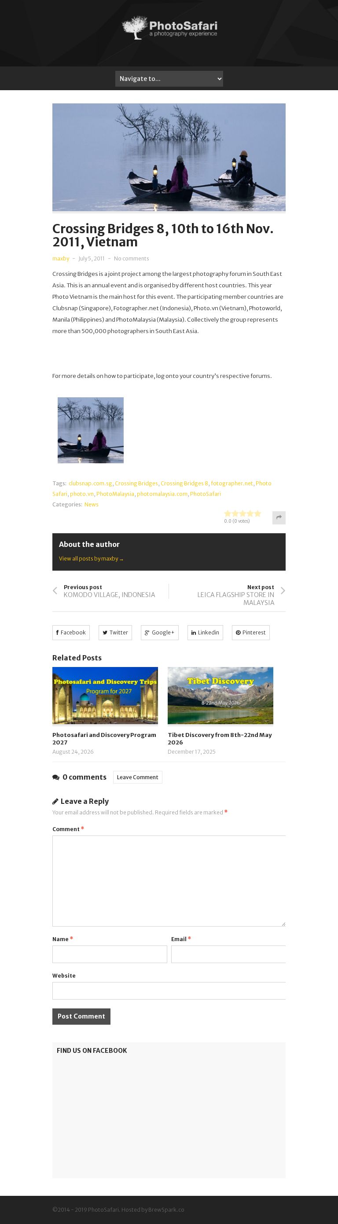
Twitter (119, 632)
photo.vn (82, 494)
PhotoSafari (205, 494)
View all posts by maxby (91, 558)
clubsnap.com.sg (90, 483)
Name (62, 939)
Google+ (163, 632)
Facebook (73, 632)
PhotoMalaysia (115, 494)
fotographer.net (232, 483)
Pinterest (254, 632)
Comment (68, 829)
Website (64, 975)
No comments (131, 258)
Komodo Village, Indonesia (109, 595)
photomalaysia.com (162, 494)
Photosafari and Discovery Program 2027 (104, 738)
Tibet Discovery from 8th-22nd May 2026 (220, 738)
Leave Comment (137, 777)
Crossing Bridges (136, 483)
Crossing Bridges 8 (184, 483)
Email (181, 939)
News (91, 504)
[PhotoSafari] (169, 38)
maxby (60, 258)
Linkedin (208, 632)
